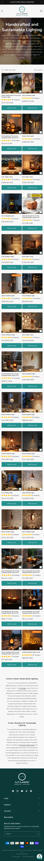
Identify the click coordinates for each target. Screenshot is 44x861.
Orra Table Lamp (27, 177)
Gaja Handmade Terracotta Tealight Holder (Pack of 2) (30, 216)
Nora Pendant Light (28, 532)
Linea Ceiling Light (28, 493)
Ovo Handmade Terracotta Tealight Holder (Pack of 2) (10, 612)
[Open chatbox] (39, 857)
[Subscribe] (37, 833)
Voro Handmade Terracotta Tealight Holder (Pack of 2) (30, 612)
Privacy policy (16, 856)
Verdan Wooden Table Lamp (31, 652)
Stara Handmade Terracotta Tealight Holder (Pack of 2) (10, 571)
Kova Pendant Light (28, 414)
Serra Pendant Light (28, 374)
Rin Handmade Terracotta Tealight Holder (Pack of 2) (10, 137)
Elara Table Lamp (27, 335)
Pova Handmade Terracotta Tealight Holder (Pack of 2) (10, 374)
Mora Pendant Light (8, 532)
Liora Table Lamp (7, 177)
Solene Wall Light (28, 136)
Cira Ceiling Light (7, 493)
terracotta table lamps (26, 745)
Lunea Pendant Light (8, 453)
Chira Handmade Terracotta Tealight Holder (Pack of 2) (31, 571)
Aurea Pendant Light (8, 335)
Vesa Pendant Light (28, 295)
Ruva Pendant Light (28, 453)
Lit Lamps (22, 688)
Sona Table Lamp (27, 256)
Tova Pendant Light (8, 256)
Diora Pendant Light (28, 95)
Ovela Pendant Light (8, 295)
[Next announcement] (41, 2)
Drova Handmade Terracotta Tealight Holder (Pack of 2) (11, 653)
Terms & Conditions (28, 856)
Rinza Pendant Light (8, 414)
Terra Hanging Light (8, 216)
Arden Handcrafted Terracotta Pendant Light (11, 96)
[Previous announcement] (2, 2)
